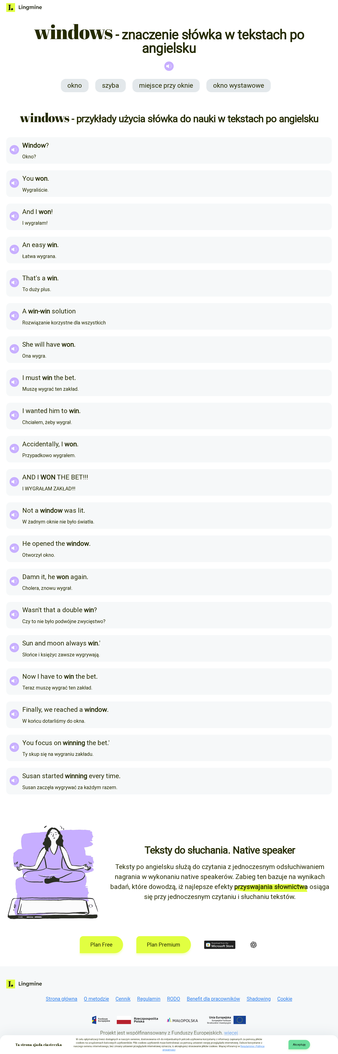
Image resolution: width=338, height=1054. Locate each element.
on (57, 743)
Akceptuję (299, 1044)
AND (29, 477)
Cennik (123, 999)
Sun (27, 643)
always (76, 643)
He (26, 543)
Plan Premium (163, 945)
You (28, 178)
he (51, 577)
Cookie (284, 999)
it (43, 577)
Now (29, 676)
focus (43, 743)
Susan (31, 776)
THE (63, 477)
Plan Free (101, 945)
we (48, 709)
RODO (173, 999)
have (53, 344)
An (26, 245)
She (27, 344)
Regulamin (148, 999)
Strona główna (61, 999)
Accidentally (40, 444)
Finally (31, 709)
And (28, 212)
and (40, 643)
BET (77, 477)
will (40, 344)
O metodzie (96, 999)
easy (39, 245)
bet (69, 378)
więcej (231, 1033)
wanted (36, 411)
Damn (31, 577)
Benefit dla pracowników (213, 999)
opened (43, 543)
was (70, 510)
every (96, 776)
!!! (85, 477)
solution (64, 311)
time (112, 776)
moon (55, 643)
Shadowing (259, 999)
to (64, 411)
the (58, 378)
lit (81, 510)
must (33, 378)
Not (27, 510)
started (52, 776)
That (29, 278)
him (54, 411)
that (49, 610)
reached (66, 709)
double (72, 610)
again (78, 577)
